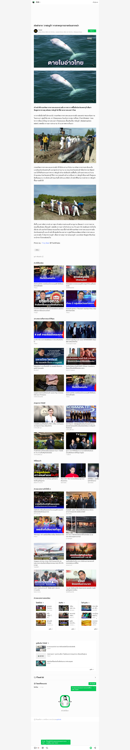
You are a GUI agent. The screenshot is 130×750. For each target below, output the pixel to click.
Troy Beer (45, 243)
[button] (36, 748)
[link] (42, 748)
